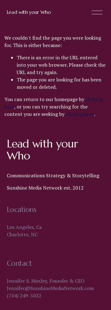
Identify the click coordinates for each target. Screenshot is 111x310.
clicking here (80, 114)
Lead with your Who (29, 12)
